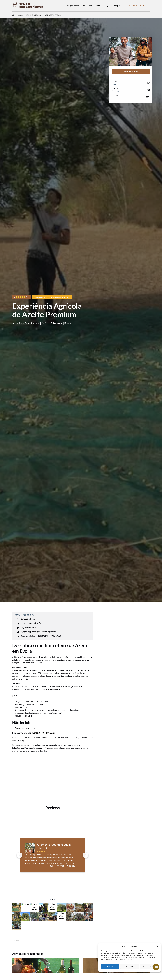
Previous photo (141, 61)
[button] (157, 946)
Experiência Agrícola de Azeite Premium (44, 15)
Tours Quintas (87, 5)
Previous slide (19, 855)
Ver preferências (149, 966)
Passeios (20, 15)
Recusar (129, 966)
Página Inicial (73, 5)
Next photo (148, 61)
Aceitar (110, 966)
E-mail (17, 941)
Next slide (85, 855)
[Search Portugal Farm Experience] (107, 6)
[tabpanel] (130, 51)
